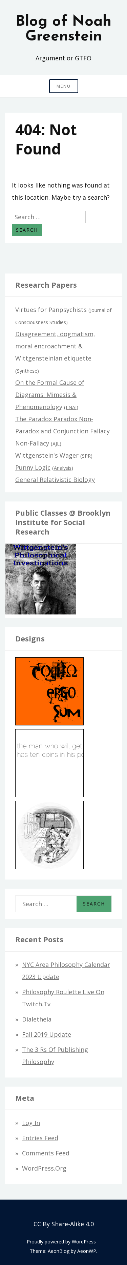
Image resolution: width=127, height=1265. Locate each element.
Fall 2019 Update (46, 1034)
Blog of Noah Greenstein (63, 29)
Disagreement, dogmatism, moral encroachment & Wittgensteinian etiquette (55, 346)
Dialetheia (36, 1019)
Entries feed (40, 1138)
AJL (56, 443)
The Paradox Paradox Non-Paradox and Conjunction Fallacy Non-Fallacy (62, 431)
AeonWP (86, 1251)
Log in (31, 1123)
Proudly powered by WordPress (61, 1241)
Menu (64, 86)
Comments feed (45, 1153)
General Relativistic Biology (55, 480)
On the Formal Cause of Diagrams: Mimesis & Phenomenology (49, 394)
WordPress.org (44, 1168)
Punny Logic (32, 467)
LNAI (71, 407)
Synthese (27, 371)
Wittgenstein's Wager (47, 455)
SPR (86, 456)
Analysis (62, 468)
